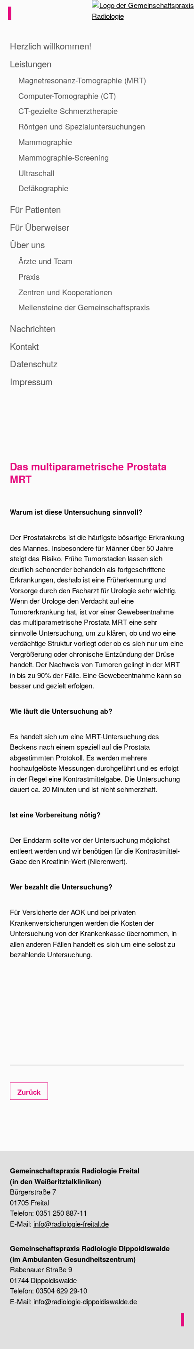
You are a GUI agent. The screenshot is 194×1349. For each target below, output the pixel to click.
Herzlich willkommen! (50, 45)
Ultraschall (36, 172)
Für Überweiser (39, 226)
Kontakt (24, 345)
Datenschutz (33, 363)
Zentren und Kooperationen (65, 292)
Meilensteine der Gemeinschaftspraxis (84, 307)
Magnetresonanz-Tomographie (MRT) (82, 80)
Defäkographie (43, 188)
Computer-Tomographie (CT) (67, 95)
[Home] (137, 13)
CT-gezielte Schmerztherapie (68, 110)
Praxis (29, 276)
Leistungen (30, 63)
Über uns (27, 244)
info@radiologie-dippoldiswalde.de (85, 1301)
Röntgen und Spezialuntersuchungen (81, 126)
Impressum (31, 381)
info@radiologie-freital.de (71, 1223)
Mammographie (45, 141)
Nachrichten (33, 328)
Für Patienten (35, 208)
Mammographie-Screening (63, 157)
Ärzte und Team (45, 261)
